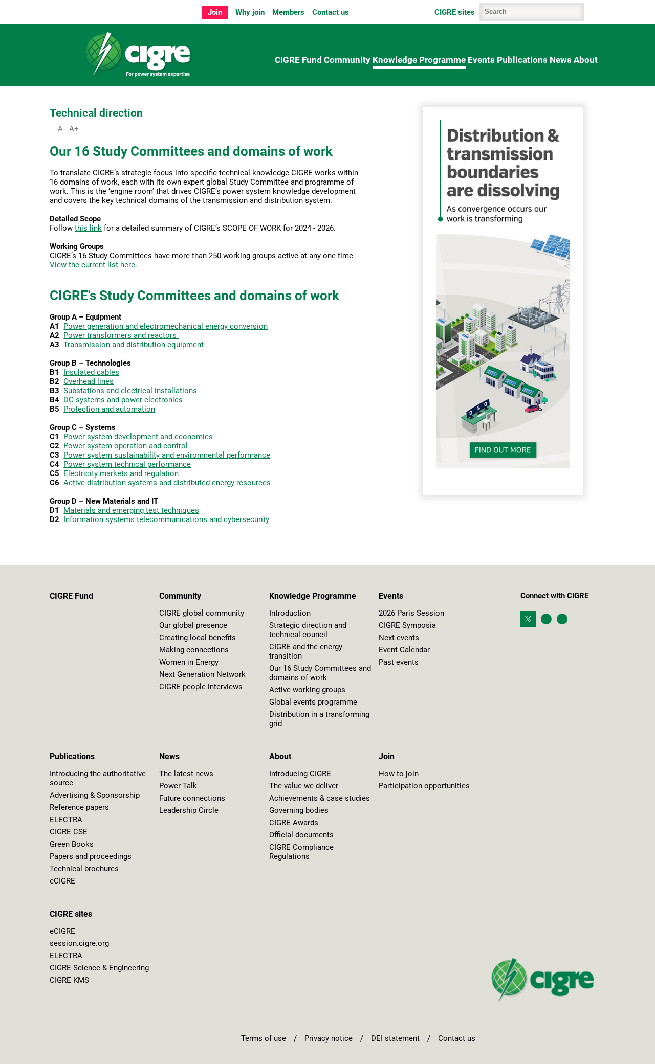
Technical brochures (84, 868)
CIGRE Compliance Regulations (301, 852)
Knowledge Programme (419, 60)
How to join (399, 773)
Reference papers (79, 807)
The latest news (186, 773)
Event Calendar (404, 649)
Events (481, 60)
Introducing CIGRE (300, 773)
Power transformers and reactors (121, 335)
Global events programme (313, 702)
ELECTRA (66, 819)
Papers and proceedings (91, 856)
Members (288, 12)
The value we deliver (303, 785)
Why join (250, 12)
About (586, 60)
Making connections (194, 649)
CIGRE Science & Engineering (99, 967)
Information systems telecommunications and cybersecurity (166, 519)
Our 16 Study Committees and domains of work (320, 673)
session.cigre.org (79, 943)
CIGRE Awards (293, 822)
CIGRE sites (71, 914)
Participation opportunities (424, 785)
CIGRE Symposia (407, 625)
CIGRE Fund (298, 60)
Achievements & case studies (319, 798)
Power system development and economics (138, 436)
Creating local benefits (197, 637)
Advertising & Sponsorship (95, 795)
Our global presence (193, 625)
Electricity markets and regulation (121, 473)
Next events (399, 637)
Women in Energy (189, 662)
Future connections (192, 798)
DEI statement (395, 1038)
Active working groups (307, 689)
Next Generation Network (202, 674)
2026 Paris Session (411, 613)
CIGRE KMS (69, 980)
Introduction (290, 613)
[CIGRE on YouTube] (562, 619)
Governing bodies (299, 810)
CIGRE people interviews (201, 686)
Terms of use (263, 1038)
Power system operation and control (125, 445)
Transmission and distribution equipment (133, 344)
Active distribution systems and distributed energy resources (167, 482)
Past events (399, 662)
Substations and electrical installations (130, 390)
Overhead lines (88, 381)
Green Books (72, 844)
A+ (74, 128)
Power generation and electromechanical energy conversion (165, 326)
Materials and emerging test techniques (131, 510)
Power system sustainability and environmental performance (166, 455)
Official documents (301, 835)
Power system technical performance (127, 464)
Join (215, 12)
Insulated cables (91, 372)
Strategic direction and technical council (307, 630)
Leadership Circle (189, 810)
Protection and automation (109, 409)
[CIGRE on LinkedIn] (549, 619)
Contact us (330, 12)
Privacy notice (328, 1038)
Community (347, 60)
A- (61, 128)
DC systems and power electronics (123, 399)
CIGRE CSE (69, 831)
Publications (522, 60)
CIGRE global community (201, 613)
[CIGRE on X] (530, 614)
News (561, 60)
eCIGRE (62, 881)
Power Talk (178, 785)
